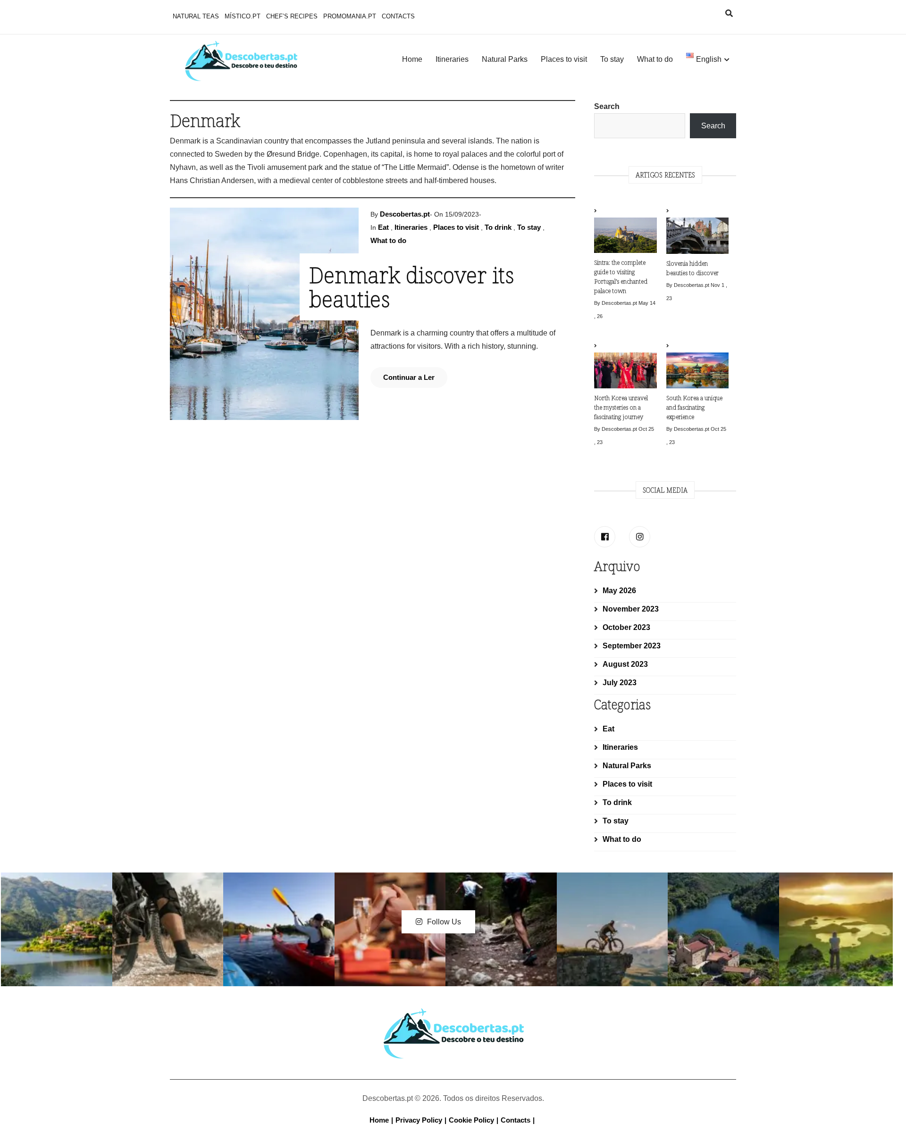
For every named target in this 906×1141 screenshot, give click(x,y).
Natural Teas (196, 16)
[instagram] (639, 536)
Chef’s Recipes (292, 16)
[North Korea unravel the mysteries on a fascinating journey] (625, 366)
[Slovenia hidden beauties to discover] (697, 231)
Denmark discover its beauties (411, 287)
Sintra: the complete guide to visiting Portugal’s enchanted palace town (620, 276)
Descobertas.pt (405, 214)
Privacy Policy (418, 1120)
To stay (612, 59)
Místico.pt (242, 16)
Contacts (398, 16)
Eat (383, 227)
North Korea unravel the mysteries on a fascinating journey (621, 407)
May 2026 (619, 591)
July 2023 (620, 683)
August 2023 (625, 664)
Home (412, 59)
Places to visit (564, 59)
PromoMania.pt (349, 16)
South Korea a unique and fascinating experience (694, 407)
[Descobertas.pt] (453, 1016)
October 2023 (626, 627)
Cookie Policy (471, 1120)
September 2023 (632, 646)
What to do (655, 59)
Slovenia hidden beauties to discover (692, 268)
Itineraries (452, 59)
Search (607, 106)
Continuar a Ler (409, 377)
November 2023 (631, 609)
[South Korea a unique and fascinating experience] (697, 366)
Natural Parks (505, 59)
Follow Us (444, 922)
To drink (498, 227)
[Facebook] (604, 536)
